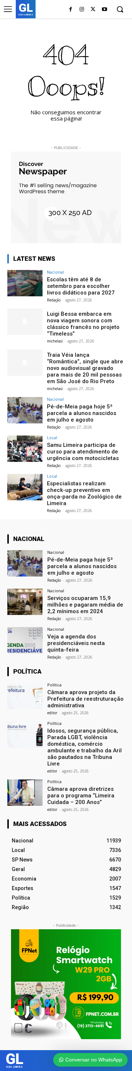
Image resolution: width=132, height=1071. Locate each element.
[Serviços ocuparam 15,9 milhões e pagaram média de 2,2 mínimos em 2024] (25, 602)
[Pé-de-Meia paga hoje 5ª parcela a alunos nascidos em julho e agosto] (25, 410)
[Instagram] (82, 9)
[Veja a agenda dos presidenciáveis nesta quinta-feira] (25, 640)
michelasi (55, 341)
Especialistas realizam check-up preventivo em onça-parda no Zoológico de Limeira (84, 493)
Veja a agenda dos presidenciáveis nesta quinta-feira (76, 643)
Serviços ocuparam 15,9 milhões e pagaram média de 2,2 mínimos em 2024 (85, 605)
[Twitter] (93, 9)
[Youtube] (104, 9)
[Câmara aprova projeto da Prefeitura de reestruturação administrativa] (25, 696)
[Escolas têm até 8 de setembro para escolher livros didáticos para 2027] (25, 283)
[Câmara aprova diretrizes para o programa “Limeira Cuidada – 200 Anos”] (25, 792)
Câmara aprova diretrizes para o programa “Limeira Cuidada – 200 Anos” (80, 795)
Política (54, 685)
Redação (53, 300)
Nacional (55, 272)
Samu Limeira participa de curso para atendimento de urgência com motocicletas (83, 452)
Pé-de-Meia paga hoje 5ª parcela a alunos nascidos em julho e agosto (81, 413)
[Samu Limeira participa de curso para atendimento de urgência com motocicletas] (25, 449)
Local (52, 438)
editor (52, 712)
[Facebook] (70, 9)
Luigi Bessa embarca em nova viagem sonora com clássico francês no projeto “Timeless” (83, 324)
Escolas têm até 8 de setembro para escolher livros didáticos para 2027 (81, 286)
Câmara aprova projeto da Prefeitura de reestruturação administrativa (85, 699)
